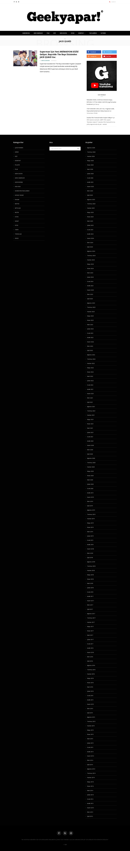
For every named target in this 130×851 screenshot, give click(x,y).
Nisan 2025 (90, 217)
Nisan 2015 (90, 734)
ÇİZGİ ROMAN (19, 148)
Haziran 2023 (91, 311)
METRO (17, 204)
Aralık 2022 (90, 337)
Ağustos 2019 (91, 510)
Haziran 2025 (91, 208)
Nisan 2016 (90, 682)
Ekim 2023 (90, 294)
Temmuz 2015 (91, 721)
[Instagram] (71, 833)
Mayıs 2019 (90, 523)
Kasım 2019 (90, 497)
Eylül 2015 (90, 713)
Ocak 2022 (90, 385)
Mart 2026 (90, 169)
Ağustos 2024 (91, 251)
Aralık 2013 (90, 803)
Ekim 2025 (90, 191)
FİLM (48, 33)
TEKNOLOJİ (18, 234)
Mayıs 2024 (90, 264)
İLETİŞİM (103, 33)
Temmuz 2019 (91, 514)
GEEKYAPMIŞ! (19, 182)
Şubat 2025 (90, 225)
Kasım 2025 (90, 186)
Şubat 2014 (90, 795)
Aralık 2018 (90, 544)
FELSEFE (17, 165)
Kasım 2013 (90, 808)
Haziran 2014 (91, 777)
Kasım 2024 (90, 238)
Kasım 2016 (90, 652)
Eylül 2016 (90, 661)
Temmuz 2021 (91, 411)
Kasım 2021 (90, 393)
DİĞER (17, 152)
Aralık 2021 (90, 389)
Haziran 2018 (91, 570)
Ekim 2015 (90, 708)
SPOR (16, 225)
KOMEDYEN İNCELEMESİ (22, 191)
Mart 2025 (90, 221)
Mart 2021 (90, 428)
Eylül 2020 (90, 454)
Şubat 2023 (90, 329)
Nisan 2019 (90, 527)
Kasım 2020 (90, 445)
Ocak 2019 (90, 540)
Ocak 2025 (90, 229)
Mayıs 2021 (90, 419)
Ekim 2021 (90, 398)
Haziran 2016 (91, 674)
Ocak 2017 (90, 644)
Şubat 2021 (90, 432)
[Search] (109, 1)
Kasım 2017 (90, 601)
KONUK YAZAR (19, 195)
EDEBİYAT (81, 33)
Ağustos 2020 (91, 458)
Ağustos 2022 (91, 355)
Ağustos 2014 (91, 769)
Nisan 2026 (90, 165)
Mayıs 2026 (90, 160)
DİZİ (54, 33)
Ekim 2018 (90, 553)
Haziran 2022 (91, 363)
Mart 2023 (90, 324)
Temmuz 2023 (91, 307)
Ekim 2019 (90, 501)
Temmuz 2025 (91, 204)
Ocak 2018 (90, 592)
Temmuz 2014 (91, 773)
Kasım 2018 (90, 549)
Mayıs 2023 (90, 316)
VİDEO (17, 238)
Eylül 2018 (90, 557)
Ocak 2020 (90, 488)
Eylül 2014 (90, 764)
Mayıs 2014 (90, 782)
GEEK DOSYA (63, 33)
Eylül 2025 (90, 195)
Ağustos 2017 (91, 613)
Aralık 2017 (90, 596)
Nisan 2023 (90, 320)
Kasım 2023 (90, 290)
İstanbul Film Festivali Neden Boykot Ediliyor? (99, 117)
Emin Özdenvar (45, 60)
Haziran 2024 (91, 260)
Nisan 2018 (90, 579)
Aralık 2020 (90, 441)
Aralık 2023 (90, 286)
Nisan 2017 (90, 631)
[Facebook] (59, 833)
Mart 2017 (90, 635)
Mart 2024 (90, 273)
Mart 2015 (90, 739)
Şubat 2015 (90, 743)
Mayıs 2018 (90, 575)
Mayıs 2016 (90, 678)
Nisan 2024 (90, 268)
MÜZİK (17, 212)
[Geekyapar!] (65, 17)
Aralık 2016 (90, 648)
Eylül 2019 (90, 506)
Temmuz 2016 (91, 669)
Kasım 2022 (90, 342)
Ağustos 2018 (91, 562)
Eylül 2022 (90, 350)
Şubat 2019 (90, 536)
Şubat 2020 (90, 484)
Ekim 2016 (90, 657)
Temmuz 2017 (91, 618)
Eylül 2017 (90, 609)
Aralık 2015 (90, 700)
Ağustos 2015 (91, 717)
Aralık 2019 (90, 493)
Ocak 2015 (90, 747)
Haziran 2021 (91, 415)
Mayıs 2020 (90, 471)
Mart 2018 (90, 583)
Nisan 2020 (90, 475)
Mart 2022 (90, 376)
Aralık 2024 (90, 234)
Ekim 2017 (90, 605)
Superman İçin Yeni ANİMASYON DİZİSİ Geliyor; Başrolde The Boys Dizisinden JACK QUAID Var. (59, 54)
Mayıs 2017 (90, 626)
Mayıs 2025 (90, 212)
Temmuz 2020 (91, 462)
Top (65, 844)
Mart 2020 (90, 480)
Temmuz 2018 (91, 566)
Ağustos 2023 (91, 303)
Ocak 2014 (90, 799)
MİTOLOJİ (18, 208)
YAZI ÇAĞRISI (93, 33)
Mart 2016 (90, 687)
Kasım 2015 (90, 704)
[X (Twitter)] (65, 833)
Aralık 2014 (90, 752)
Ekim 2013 (90, 812)
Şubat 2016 (90, 691)
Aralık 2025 (90, 182)
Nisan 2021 (90, 424)
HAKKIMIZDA (26, 33)
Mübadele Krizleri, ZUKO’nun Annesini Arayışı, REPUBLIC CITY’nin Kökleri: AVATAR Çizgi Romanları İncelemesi (101, 102)
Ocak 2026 (90, 178)
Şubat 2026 (90, 173)
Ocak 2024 (90, 281)
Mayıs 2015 (90, 730)
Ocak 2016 (90, 695)
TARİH (16, 229)
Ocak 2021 (90, 437)
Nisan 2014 (90, 786)
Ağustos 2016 (91, 665)
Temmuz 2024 (91, 255)
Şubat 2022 (90, 380)
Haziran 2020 (91, 467)
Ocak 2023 (90, 333)
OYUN (72, 33)
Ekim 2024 (90, 242)
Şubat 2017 (90, 639)
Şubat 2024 (90, 277)
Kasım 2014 (90, 756)
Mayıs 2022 (90, 368)
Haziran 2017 (91, 622)
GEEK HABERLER (38, 33)
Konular (17, 199)
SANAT (17, 221)
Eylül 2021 (90, 402)
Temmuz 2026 (91, 152)
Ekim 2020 (90, 450)
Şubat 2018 (90, 588)
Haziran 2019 (91, 518)
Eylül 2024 (90, 247)
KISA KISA (18, 186)
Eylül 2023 (90, 299)
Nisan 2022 (90, 372)
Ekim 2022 (90, 346)
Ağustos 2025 (91, 199)
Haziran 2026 (91, 156)
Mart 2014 (90, 790)
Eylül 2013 (90, 816)
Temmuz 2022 (91, 359)
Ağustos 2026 (91, 148)
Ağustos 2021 (91, 406)
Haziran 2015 (91, 726)
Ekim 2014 (90, 760)
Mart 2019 (90, 531)
